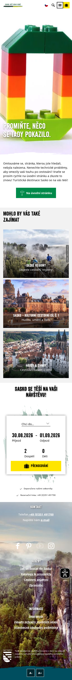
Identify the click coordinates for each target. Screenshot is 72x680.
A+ (40, 673)
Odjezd (44, 440)
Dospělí (29, 456)
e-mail (45, 520)
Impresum (36, 616)
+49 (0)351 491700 (41, 514)
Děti (45, 456)
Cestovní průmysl (36, 579)
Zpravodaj (36, 585)
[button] (36, 193)
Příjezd (16, 440)
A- (30, 673)
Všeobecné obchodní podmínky (36, 627)
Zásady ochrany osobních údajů (36, 622)
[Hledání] (53, 5)
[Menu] (60, 5)
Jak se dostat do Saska (36, 568)
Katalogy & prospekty (36, 574)
